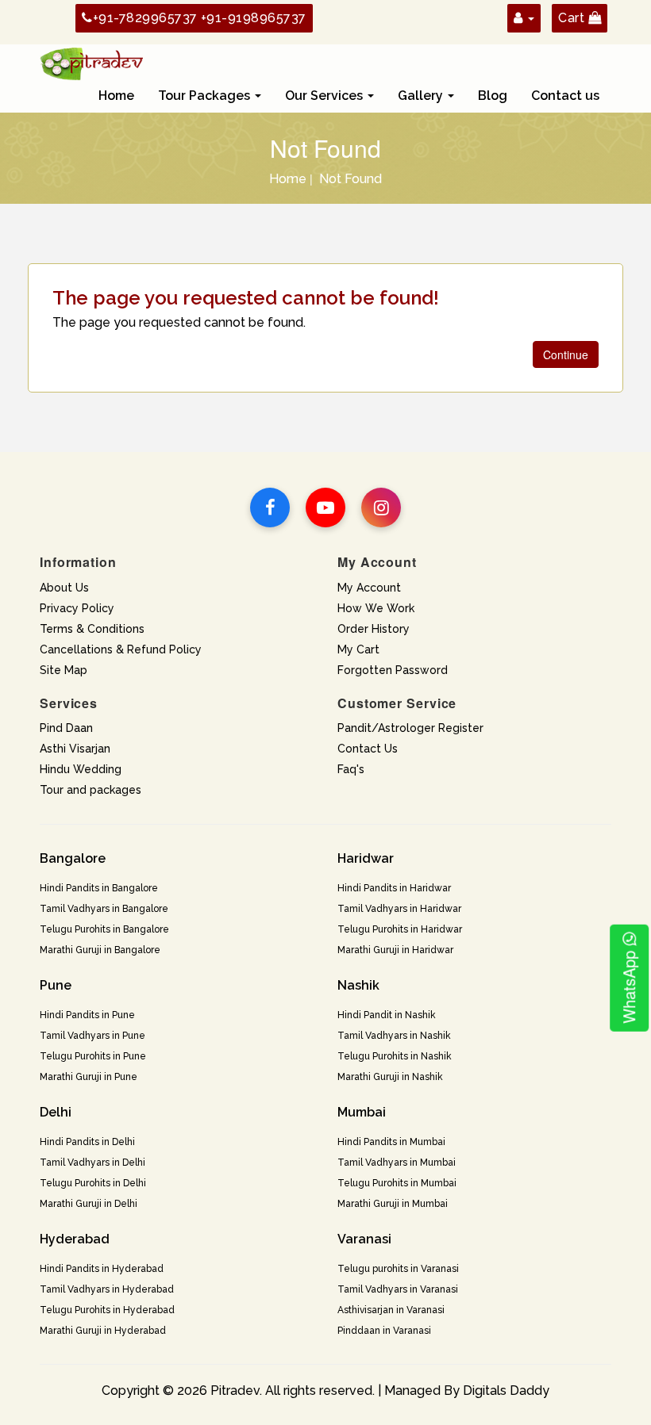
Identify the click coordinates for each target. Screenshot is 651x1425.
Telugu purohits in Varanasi (398, 1268)
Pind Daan (66, 728)
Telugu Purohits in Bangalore (104, 929)
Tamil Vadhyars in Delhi (92, 1162)
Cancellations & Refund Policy (121, 649)
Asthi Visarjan (75, 748)
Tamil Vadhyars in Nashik (394, 1035)
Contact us (565, 95)
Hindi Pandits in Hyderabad (102, 1268)
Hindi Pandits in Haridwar (394, 888)
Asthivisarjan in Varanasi (391, 1310)
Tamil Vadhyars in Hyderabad (107, 1289)
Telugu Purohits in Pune (93, 1056)
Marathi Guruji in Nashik (390, 1076)
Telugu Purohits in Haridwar (399, 929)
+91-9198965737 (253, 17)
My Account (369, 587)
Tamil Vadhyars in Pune (92, 1035)
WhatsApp (628, 985)
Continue (565, 354)
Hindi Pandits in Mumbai (391, 1141)
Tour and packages (90, 789)
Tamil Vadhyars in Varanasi (397, 1289)
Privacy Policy (77, 608)
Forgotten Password (392, 670)
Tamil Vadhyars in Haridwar (399, 908)
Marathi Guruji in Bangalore (100, 950)
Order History (373, 628)
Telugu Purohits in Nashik (394, 1056)
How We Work (375, 608)
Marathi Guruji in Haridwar (395, 950)
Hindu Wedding (80, 769)
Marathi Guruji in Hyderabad (103, 1330)
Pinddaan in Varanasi (384, 1330)
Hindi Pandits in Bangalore (99, 888)
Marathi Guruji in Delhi (88, 1203)
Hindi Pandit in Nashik (386, 1015)
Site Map (63, 670)
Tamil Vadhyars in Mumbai (396, 1162)
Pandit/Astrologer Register (410, 728)
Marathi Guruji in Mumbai (392, 1203)
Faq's (350, 769)
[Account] (524, 17)
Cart (573, 17)
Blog (492, 95)
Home (116, 95)
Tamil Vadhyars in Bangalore (104, 908)
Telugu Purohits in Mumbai (396, 1183)
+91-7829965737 (145, 17)
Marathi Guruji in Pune (88, 1076)
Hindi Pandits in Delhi (87, 1141)
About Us (64, 587)
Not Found (350, 178)
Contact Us (367, 748)
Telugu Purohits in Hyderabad (107, 1310)
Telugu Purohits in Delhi (93, 1183)
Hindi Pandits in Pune (87, 1015)
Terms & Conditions (92, 628)
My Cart (358, 649)
